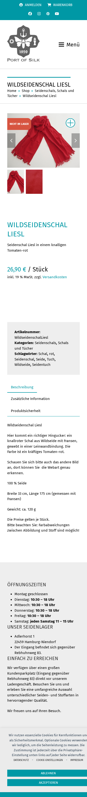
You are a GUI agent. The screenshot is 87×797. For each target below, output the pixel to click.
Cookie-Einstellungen (49, 760)
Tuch (51, 359)
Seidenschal (24, 359)
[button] (69, 45)
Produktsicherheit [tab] (25, 411)
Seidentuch (41, 364)
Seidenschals (45, 343)
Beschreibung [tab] (22, 387)
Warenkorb (62, 5)
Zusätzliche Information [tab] (30, 399)
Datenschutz (21, 760)
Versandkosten (55, 277)
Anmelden (33, 5)
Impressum (76, 760)
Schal (42, 354)
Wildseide (22, 364)
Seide (40, 359)
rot (51, 354)
